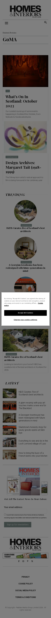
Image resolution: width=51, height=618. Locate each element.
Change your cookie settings (25, 320)
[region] (25, 309)
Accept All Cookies (25, 313)
